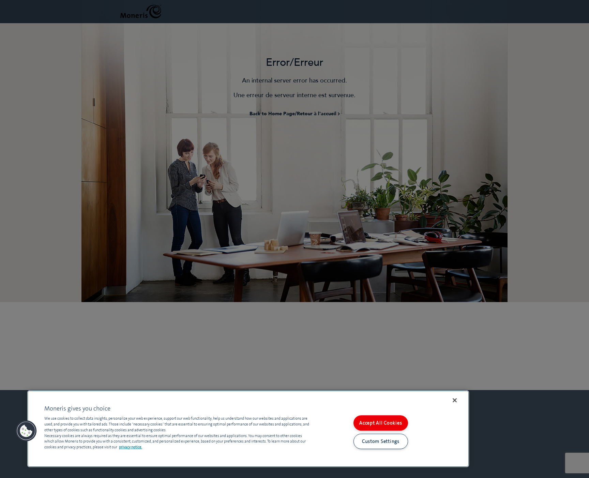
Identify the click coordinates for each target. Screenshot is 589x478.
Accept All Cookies (380, 423)
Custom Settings (380, 441)
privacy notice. (130, 447)
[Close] (454, 400)
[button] (26, 431)
